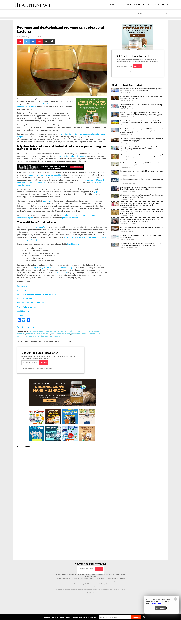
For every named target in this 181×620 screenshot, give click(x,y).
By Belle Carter (131, 167)
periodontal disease (70, 218)
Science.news (22, 286)
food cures (62, 331)
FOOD (120, 4)
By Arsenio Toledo (132, 117)
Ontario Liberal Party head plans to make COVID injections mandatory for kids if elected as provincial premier (139, 204)
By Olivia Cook (131, 175)
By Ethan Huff (130, 143)
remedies (48, 336)
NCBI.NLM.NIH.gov (24, 290)
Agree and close (160, 608)
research (56, 336)
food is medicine (73, 331)
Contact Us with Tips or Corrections (91, 587)
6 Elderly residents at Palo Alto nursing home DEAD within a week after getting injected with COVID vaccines (140, 148)
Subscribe (136, 617)
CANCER (156, 4)
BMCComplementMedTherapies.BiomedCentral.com (37, 294)
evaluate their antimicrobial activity (72, 156)
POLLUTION (147, 4)
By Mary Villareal (131, 92)
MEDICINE (137, 4)
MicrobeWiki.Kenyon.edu (26, 307)
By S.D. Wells (130, 135)
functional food (87, 331)
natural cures (31, 334)
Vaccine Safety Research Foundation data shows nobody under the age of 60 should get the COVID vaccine (141, 89)
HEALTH (128, 4)
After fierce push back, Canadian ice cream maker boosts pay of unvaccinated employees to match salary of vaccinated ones (141, 156)
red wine (46, 201)
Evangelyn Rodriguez (37, 37)
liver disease (62, 273)
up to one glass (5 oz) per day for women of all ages (54, 268)
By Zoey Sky (130, 109)
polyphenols (22, 336)
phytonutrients (94, 334)
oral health (66, 334)
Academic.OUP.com (24, 299)
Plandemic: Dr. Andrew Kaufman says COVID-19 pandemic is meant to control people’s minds (140, 164)
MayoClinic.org (22, 315)
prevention (32, 336)
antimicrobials (51, 331)
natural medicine (43, 334)
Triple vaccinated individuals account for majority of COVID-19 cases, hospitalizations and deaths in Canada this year (140, 244)
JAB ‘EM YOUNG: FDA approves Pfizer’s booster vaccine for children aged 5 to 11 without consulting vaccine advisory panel (141, 114)
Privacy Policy (90, 592)
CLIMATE (165, 4)
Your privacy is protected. (27, 368)
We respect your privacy (79, 578)
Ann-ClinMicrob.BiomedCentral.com (31, 303)
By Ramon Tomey (131, 151)
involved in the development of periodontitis (44, 175)
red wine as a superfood (37, 227)
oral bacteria (56, 334)
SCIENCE (113, 4)
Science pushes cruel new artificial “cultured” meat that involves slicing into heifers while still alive (141, 196)
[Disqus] (62, 476)
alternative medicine (37, 331)
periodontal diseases (79, 334)
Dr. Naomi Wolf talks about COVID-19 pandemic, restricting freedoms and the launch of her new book (139, 220)
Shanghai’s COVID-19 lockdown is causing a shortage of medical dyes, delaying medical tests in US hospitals (141, 188)
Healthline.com (73, 244)
